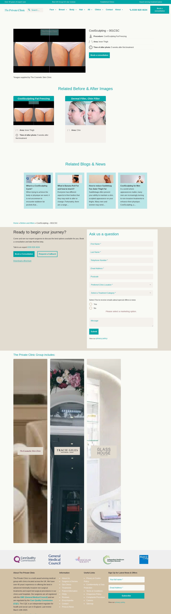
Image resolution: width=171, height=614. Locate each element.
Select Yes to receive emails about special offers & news (112, 300)
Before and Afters (27, 223)
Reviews (65, 597)
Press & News (68, 607)
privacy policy (101, 338)
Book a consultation (160, 9)
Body (72, 10)
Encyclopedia (67, 600)
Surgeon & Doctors (70, 581)
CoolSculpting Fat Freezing (34, 98)
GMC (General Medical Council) (34, 597)
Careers (89, 600)
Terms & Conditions (94, 591)
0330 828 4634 (139, 10)
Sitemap (89, 604)
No (95, 308)
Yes (95, 304)
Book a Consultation (24, 254)
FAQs (64, 594)
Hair (81, 10)
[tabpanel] (38, 191)
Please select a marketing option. (121, 311)
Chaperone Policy (93, 594)
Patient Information (69, 591)
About (118, 10)
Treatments (66, 588)
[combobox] (121, 285)
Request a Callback (47, 254)
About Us (66, 578)
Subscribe (126, 596)
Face (52, 10)
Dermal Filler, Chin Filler (85, 98)
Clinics (98, 10)
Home (15, 223)
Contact (109, 10)
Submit (94, 332)
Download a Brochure (22, 261)
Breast (62, 10)
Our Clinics (66, 585)
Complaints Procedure (95, 597)
